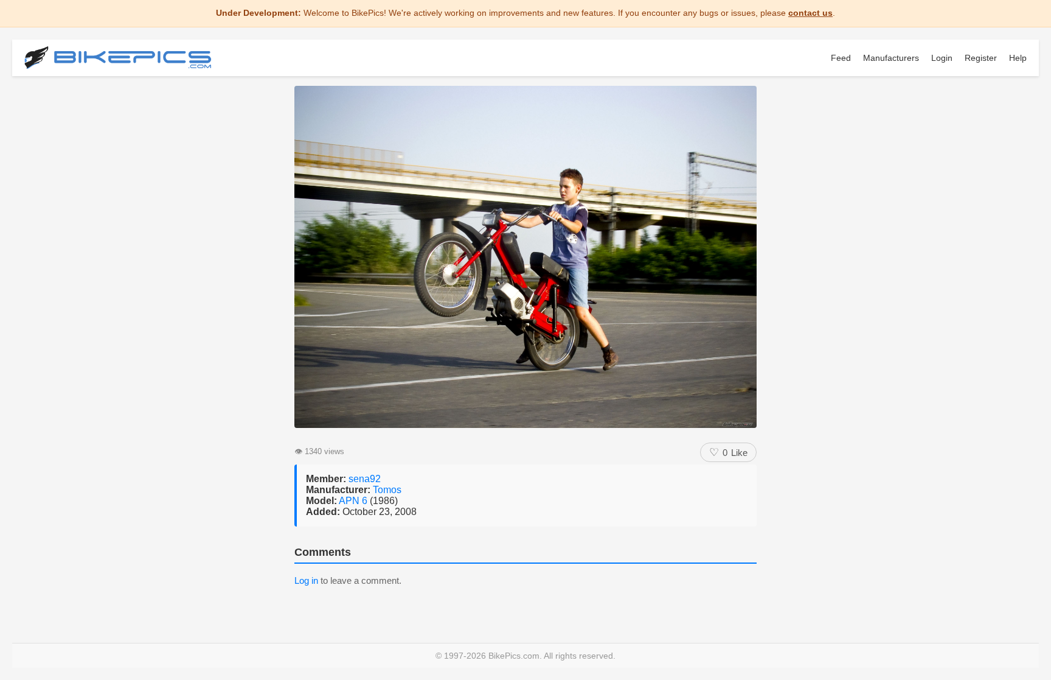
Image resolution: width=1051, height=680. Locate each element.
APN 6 (354, 501)
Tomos (387, 490)
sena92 (365, 479)
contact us (810, 13)
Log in (306, 580)
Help (1018, 58)
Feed (841, 58)
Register (981, 58)
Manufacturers (891, 58)
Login (941, 58)
